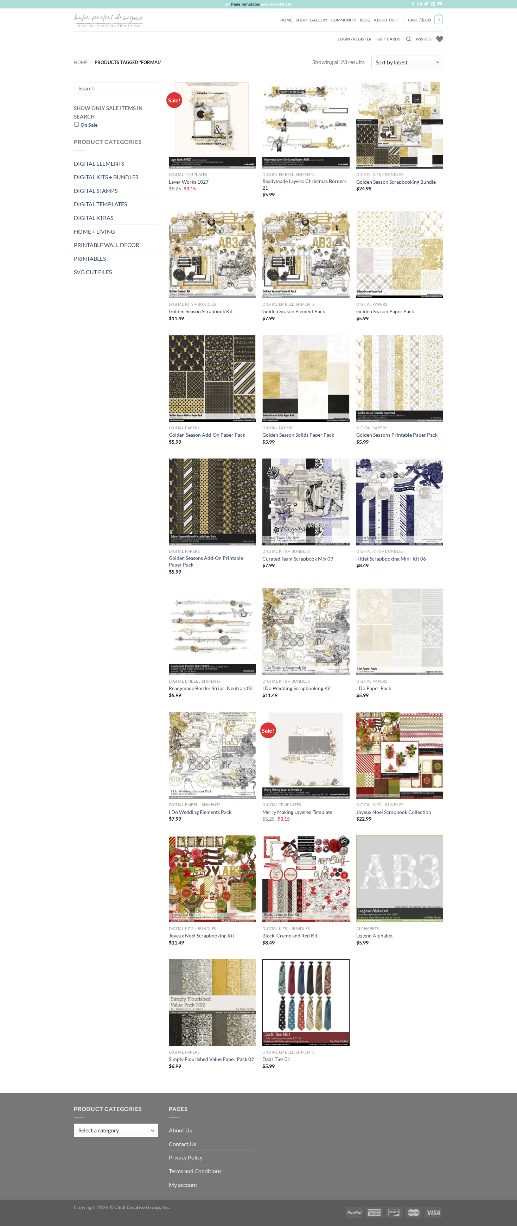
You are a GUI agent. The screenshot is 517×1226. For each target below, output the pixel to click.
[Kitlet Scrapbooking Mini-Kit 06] (399, 502)
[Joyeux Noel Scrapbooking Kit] (212, 878)
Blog (365, 20)
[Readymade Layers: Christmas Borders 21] (305, 125)
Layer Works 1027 (189, 182)
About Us (384, 20)
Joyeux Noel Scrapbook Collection (393, 812)
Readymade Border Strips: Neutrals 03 (211, 688)
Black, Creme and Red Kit (290, 936)
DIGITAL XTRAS (93, 217)
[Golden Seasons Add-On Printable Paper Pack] (212, 502)
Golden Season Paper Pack (385, 311)
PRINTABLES (90, 258)
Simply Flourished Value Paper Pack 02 (211, 1059)
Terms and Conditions (195, 1171)
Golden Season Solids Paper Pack (298, 435)
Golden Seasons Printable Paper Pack (397, 435)
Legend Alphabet (374, 936)
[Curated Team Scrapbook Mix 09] (305, 502)
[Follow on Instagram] (419, 4)
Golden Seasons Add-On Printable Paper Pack (206, 561)
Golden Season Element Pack (293, 311)
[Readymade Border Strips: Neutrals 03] (212, 631)
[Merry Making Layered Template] (305, 755)
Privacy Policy (186, 1157)
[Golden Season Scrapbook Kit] (212, 254)
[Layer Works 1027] (212, 125)
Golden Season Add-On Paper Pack (207, 435)
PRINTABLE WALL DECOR (106, 244)
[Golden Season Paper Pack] (399, 254)
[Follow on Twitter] (426, 4)
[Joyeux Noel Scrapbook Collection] (399, 755)
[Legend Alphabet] (399, 878)
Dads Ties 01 (276, 1059)
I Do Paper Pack (373, 688)
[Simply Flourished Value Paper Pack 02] (212, 1002)
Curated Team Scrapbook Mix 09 (297, 559)
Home (286, 20)
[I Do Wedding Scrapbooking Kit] (305, 631)
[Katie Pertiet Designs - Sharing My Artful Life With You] (109, 20)
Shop (301, 20)
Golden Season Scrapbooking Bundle (396, 182)
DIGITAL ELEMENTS (99, 163)
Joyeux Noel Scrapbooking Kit (201, 936)
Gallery (319, 20)
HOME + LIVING (94, 231)
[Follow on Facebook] (413, 4)
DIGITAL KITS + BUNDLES (106, 176)
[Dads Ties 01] (305, 1002)
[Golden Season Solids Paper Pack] (305, 378)
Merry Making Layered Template (297, 812)
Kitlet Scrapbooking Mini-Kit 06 (391, 559)
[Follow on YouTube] (440, 4)
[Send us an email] (433, 4)
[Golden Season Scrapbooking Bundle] (399, 125)
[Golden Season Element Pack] (305, 254)
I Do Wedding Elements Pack (200, 812)
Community (343, 20)
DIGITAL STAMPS (95, 190)
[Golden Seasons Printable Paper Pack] (399, 378)
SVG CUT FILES (93, 271)
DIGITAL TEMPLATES (100, 204)
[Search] (408, 39)
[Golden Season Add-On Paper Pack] (212, 378)
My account (183, 1184)
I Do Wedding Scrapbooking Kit (296, 688)
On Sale (89, 125)
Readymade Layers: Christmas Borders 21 (304, 184)
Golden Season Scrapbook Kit (201, 311)
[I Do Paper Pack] (399, 631)
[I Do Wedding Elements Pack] (212, 755)
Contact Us (182, 1143)
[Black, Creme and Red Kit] (305, 878)
